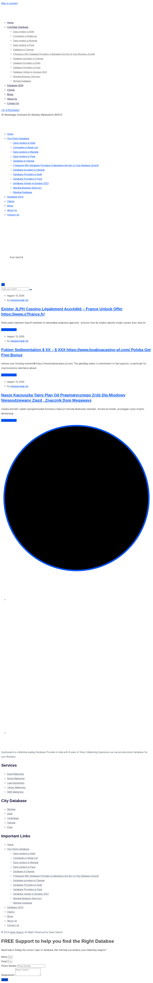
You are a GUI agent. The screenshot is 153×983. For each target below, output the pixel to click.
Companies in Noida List (25, 36)
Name (4, 956)
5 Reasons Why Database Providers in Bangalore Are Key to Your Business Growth (54, 54)
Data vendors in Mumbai (25, 40)
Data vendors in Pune (23, 45)
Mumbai (11, 809)
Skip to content (9, 3)
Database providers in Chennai (28, 58)
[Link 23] (38, 127)
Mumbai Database (22, 81)
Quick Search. (17, 932)
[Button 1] (30, 289)
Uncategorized (9, 329)
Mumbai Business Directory (26, 76)
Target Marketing (16, 787)
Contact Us (13, 103)
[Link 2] (113, 15)
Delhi (9, 813)
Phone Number (9, 965)
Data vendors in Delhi (23, 31)
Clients (11, 90)
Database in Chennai (23, 49)
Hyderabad (13, 818)
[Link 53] (38, 747)
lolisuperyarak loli (19, 300)
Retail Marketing (16, 778)
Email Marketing (15, 774)
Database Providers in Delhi (26, 63)
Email (4, 961)
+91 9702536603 (10, 110)
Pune (10, 827)
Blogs (10, 94)
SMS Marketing (15, 792)
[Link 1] (38, 15)
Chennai (11, 822)
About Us (12, 99)
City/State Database (17, 27)
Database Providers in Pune (26, 67)
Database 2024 (15, 85)
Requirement (8, 975)
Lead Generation (15, 783)
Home (10, 22)
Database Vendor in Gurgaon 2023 (30, 72)
